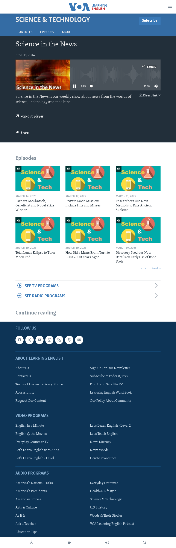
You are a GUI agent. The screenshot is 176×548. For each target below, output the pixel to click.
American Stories (28, 499)
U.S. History (98, 508)
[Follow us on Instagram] (49, 340)
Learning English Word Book (111, 392)
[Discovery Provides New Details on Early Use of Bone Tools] (138, 230)
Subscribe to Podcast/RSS (109, 376)
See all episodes (150, 268)
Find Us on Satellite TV (106, 384)
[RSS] (59, 340)
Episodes (47, 32)
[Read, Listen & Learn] (31, 542)
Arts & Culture (26, 508)
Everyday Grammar (104, 483)
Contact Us (23, 376)
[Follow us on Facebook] (19, 340)
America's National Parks (34, 483)
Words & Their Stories (106, 516)
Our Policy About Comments (110, 401)
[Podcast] (69, 340)
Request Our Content (30, 401)
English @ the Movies (31, 434)
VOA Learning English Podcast (112, 524)
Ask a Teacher (25, 524)
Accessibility (24, 392)
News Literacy (100, 442)
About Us (22, 368)
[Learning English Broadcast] (107, 542)
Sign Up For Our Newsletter (110, 368)
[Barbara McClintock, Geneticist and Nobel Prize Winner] (37, 178)
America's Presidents (31, 491)
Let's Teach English (104, 434)
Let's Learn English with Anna (37, 450)
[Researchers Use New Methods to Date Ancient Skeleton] (138, 178)
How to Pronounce (103, 458)
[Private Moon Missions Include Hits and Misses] (87, 178)
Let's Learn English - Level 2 (110, 425)
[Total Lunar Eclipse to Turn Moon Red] (37, 230)
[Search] (144, 542)
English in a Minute (29, 425)
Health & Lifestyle (103, 491)
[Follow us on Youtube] (39, 340)
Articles (25, 32)
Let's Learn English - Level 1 (35, 458)
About (67, 32)
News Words (99, 450)
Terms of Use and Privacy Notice (39, 384)
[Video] (69, 542)
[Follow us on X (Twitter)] (29, 340)
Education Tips (26, 532)
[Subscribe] (79, 340)
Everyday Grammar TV (32, 442)
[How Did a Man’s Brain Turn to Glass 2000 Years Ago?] (87, 230)
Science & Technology (106, 499)
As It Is (20, 516)
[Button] (22, 134)
